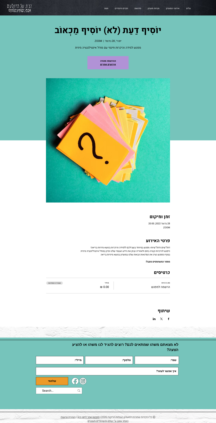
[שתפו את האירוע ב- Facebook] (168, 319)
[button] (172, 8)
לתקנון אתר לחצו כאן (88, 417)
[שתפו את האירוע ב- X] (161, 319)
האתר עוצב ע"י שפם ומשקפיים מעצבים (108, 421)
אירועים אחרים (108, 64)
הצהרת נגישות (68, 417)
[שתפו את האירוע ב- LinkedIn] (154, 319)
